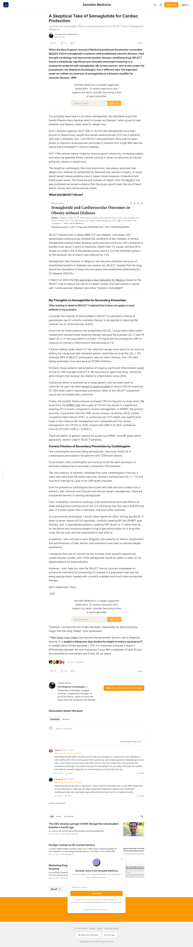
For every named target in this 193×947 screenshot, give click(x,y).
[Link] (45, 195)
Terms (99, 928)
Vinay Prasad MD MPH (69, 834)
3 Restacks (79, 662)
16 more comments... (58, 803)
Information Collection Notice (95, 902)
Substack (83, 941)
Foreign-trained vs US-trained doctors (72, 845)
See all (54, 889)
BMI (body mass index (64, 637)
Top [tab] (51, 816)
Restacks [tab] (66, 719)
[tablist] (60, 719)
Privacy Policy (116, 902)
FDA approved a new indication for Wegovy (99, 280)
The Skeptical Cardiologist (66, 34)
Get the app (109, 935)
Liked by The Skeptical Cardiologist (69, 753)
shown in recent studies (96, 386)
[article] (96, 830)
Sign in (184, 4)
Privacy (92, 928)
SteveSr (57, 750)
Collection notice (111, 928)
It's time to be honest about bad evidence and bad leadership (76, 831)
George (57, 779)
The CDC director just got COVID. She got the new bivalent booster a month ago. (84, 825)
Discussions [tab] (69, 816)
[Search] (155, 4)
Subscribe (171, 4)
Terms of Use (109, 899)
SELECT (53, 53)
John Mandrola (66, 854)
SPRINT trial (73, 405)
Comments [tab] (55, 719)
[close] (122, 859)
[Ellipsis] (143, 750)
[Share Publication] (160, 4)
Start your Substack (90, 935)
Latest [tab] (58, 816)
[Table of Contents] (3, 473)
